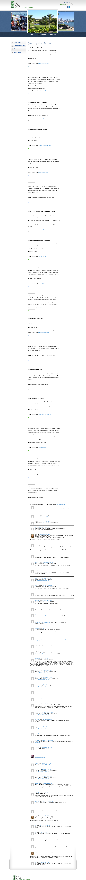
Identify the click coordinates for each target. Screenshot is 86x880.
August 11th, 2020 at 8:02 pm (48, 570)
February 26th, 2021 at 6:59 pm (44, 825)
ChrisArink (37, 555)
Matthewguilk (37, 733)
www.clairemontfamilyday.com (43, 63)
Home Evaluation (19, 49)
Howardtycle (37, 658)
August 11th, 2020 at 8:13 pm (47, 578)
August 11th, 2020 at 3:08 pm (46, 505)
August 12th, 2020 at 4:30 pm (47, 776)
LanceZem (37, 747)
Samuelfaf (37, 544)
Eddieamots (37, 719)
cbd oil (44, 522)
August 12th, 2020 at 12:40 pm (47, 740)
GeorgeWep (37, 740)
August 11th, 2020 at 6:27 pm (47, 544)
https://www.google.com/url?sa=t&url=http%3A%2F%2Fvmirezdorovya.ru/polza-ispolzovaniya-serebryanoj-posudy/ (54, 639)
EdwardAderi (37, 593)
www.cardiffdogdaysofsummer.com (44, 118)
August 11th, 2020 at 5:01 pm (46, 521)
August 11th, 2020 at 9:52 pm (47, 613)
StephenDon (37, 562)
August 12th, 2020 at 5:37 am (48, 690)
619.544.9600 (40, 307)
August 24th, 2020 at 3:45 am (48, 801)
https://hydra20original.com (48, 764)
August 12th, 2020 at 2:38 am (48, 658)
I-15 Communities (41, 34)
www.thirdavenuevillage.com (43, 90)
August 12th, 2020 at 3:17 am (47, 670)
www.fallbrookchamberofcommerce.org (45, 199)
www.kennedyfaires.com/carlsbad (44, 145)
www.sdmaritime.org (42, 447)
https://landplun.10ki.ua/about (41, 653)
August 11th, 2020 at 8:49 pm (47, 608)
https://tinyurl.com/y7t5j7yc (43, 516)
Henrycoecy (37, 514)
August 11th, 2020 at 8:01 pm (48, 562)
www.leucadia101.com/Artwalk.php (44, 414)
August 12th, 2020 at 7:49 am (48, 703)
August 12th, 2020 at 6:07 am (47, 697)
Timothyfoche (37, 570)
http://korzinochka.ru (39, 698)
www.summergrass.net (42, 229)
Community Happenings (46, 44)
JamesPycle (37, 619)
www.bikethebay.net (42, 387)
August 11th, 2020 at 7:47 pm (47, 554)
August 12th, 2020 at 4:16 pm (46, 763)
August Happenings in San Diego (40, 43)
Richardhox (37, 600)
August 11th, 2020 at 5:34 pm (44, 527)
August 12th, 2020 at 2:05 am (46, 651)
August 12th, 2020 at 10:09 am (47, 719)
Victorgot (36, 763)
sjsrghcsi (36, 505)
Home (31, 34)
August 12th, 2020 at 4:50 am (47, 684)
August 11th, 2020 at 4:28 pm (47, 514)
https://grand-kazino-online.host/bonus (43, 622)
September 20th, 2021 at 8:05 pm (45, 838)
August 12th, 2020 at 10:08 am (47, 712)
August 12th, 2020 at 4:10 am (47, 677)
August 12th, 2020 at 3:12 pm (45, 754)
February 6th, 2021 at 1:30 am (45, 815)
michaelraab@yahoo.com (40, 757)
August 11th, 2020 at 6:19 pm (45, 534)
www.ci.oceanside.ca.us (42, 500)
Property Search (18, 42)
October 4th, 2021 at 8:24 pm (45, 851)
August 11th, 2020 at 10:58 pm (47, 619)
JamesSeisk (37, 628)
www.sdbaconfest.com (42, 474)
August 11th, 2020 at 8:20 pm (47, 600)
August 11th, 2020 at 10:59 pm (47, 628)
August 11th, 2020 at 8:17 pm (48, 593)
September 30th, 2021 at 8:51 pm (45, 844)
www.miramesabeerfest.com (43, 332)
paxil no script (38, 742)
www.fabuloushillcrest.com (43, 172)
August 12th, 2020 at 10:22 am (47, 726)
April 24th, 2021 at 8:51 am (44, 832)
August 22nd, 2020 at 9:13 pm (48, 783)
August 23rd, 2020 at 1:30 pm (48, 792)
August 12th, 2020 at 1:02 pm (47, 747)
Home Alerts (17, 52)
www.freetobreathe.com (42, 256)
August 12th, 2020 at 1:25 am (47, 644)
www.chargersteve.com (42, 357)
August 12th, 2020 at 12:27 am (48, 636)
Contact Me (53, 34)
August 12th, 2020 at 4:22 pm (47, 769)
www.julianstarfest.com (42, 283)
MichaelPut (37, 608)
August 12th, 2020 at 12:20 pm (48, 733)
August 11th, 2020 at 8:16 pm (47, 585)
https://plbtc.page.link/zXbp (43, 679)
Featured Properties (19, 45)
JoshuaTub (37, 585)
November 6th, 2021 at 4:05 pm (44, 862)
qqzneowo (37, 614)
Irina (36, 527)
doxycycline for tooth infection (50, 615)
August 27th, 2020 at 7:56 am (44, 809)
